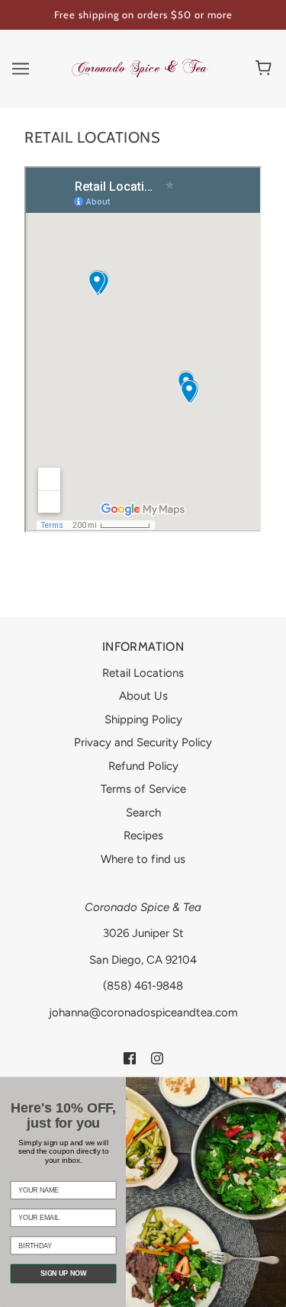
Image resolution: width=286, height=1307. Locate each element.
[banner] (140, 67)
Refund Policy (143, 766)
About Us (143, 696)
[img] (129, 1057)
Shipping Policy (143, 719)
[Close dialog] (278, 1085)
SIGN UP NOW (62, 1273)
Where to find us (143, 859)
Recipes (143, 835)
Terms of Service (143, 789)
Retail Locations (143, 673)
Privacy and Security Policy (143, 742)
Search (143, 812)
